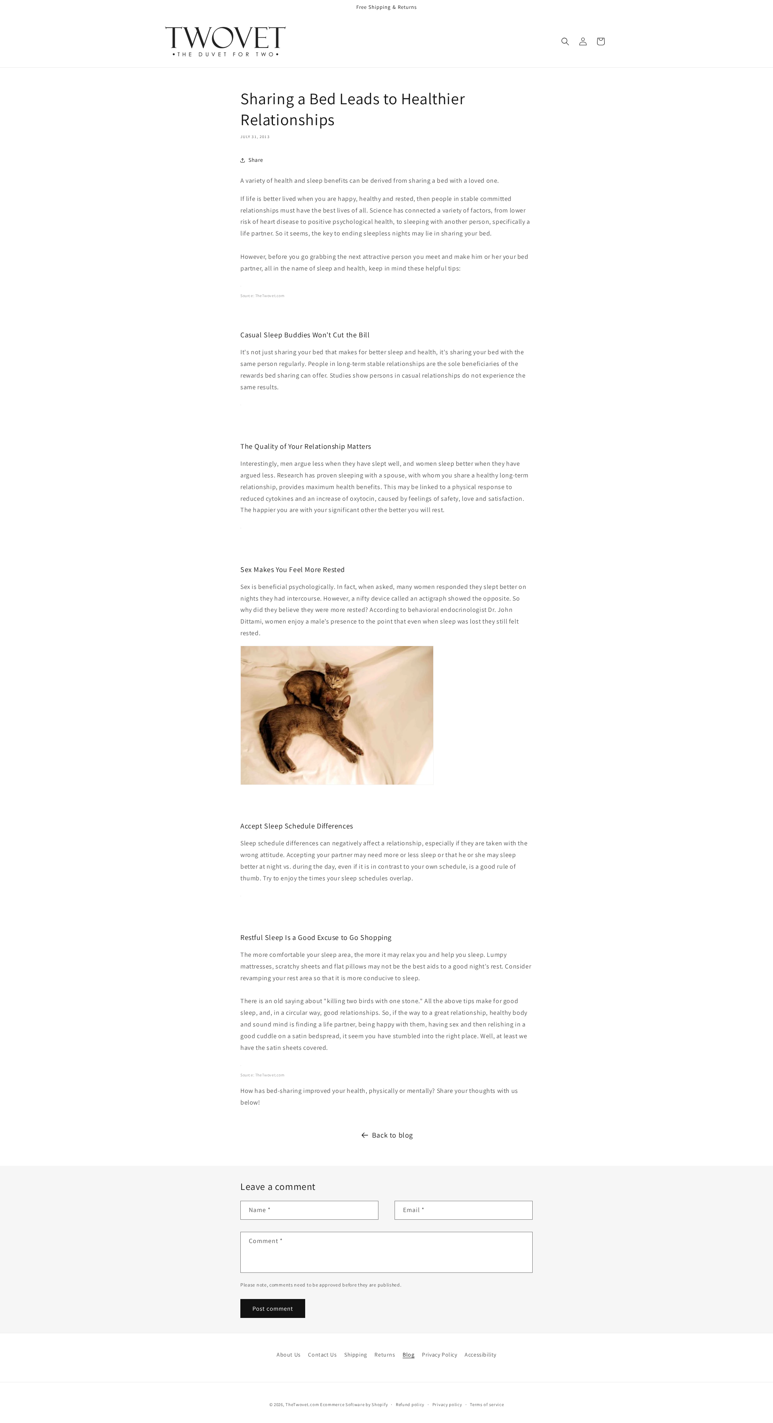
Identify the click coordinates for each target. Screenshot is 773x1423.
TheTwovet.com (270, 295)
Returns (384, 1354)
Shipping (355, 1354)
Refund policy (410, 1404)
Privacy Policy (439, 1354)
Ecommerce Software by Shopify (354, 1404)
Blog (408, 1354)
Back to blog (392, 1135)
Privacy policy (447, 1404)
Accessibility (480, 1354)
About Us (289, 1354)
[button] (565, 41)
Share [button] (255, 159)
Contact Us (322, 1354)
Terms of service (487, 1404)
